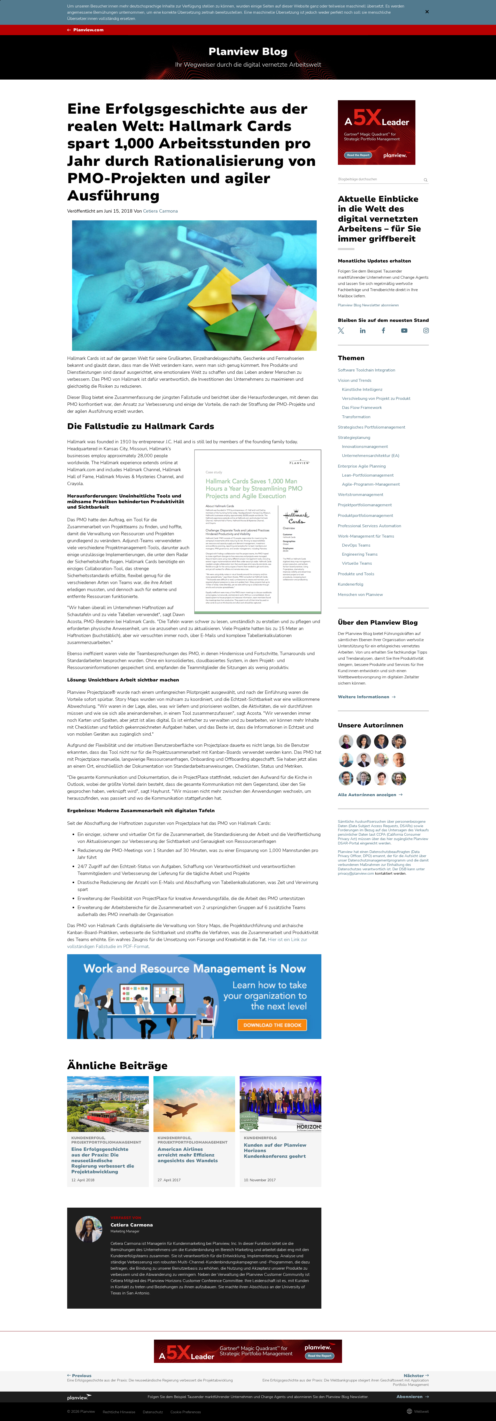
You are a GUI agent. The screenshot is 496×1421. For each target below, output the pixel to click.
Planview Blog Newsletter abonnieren (368, 305)
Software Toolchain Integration (366, 370)
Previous (150, 1378)
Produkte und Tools (356, 574)
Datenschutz (153, 1412)
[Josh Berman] (364, 767)
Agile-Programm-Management (371, 484)
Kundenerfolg (350, 584)
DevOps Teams (356, 545)
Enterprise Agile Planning (362, 466)
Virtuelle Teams (357, 563)
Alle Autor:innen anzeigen (367, 795)
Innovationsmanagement (365, 446)
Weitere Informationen (367, 697)
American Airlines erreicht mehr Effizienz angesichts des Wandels (193, 1149)
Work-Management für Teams (366, 536)
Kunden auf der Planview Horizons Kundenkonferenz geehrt (275, 1147)
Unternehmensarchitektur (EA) (370, 455)
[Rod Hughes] (364, 785)
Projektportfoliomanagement (365, 505)
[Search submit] (426, 180)
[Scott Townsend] (346, 785)
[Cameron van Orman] (382, 767)
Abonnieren (413, 1396)
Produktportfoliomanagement (365, 515)
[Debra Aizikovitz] (346, 767)
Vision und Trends (354, 380)
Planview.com (88, 30)
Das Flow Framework (362, 407)
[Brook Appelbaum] (382, 785)
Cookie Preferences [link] (186, 1412)
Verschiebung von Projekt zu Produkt (376, 398)
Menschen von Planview (360, 594)
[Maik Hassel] (382, 748)
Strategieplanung (354, 437)
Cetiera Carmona (160, 211)
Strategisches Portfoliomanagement (371, 427)
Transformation (356, 417)
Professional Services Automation (369, 526)
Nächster (345, 1380)
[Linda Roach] (346, 748)
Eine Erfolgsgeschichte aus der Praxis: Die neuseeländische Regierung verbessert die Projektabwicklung (106, 1155)
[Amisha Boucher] (364, 748)
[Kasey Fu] (399, 748)
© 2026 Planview (81, 1411)
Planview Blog (248, 52)
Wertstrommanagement (360, 494)
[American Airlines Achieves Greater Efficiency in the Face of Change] (194, 1104)
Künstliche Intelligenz (362, 389)
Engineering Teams (360, 554)
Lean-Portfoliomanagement (368, 475)
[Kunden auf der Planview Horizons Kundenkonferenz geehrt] (280, 1104)
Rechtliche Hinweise (119, 1412)
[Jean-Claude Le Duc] (399, 785)
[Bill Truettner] (399, 767)
